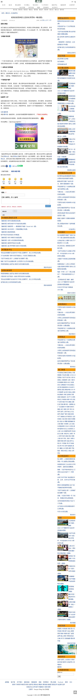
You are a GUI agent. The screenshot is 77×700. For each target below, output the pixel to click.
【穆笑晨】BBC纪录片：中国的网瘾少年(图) (14, 229)
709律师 (66, 424)
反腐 (73, 402)
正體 (72, 1)
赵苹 (58, 636)
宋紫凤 (59, 628)
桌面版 (7, 682)
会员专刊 (54, 7)
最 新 (10, 5)
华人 (68, 433)
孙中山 (72, 441)
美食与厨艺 (60, 659)
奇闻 (62, 450)
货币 (62, 411)
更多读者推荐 (48, 285)
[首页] (38, 2)
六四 (72, 377)
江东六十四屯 (69, 426)
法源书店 (31, 684)
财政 (69, 414)
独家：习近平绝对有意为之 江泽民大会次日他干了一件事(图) (66, 472)
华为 (66, 402)
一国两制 (70, 404)
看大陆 (15, 9)
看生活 (57, 9)
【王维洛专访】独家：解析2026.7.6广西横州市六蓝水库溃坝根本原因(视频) (65, 282)
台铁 (69, 380)
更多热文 (72, 366)
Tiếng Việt (42, 689)
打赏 (43, 20)
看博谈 (36, 9)
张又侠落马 (60, 61)
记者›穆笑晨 (4, 112)
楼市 (66, 414)
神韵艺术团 (24, 684)
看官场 (20, 9)
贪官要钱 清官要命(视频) (71, 589)
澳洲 (58, 441)
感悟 (69, 448)
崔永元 (59, 399)
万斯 (72, 394)
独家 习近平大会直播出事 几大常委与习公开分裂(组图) (17, 261)
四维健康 (67, 638)
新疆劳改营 (67, 431)
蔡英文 (70, 416)
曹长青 (73, 638)
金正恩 (66, 392)
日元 (72, 411)
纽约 (36, 687)
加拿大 (72, 406)
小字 (50, 20)
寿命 (69, 450)
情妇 (63, 402)
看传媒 (45, 684)
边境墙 (69, 394)
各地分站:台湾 (30, 687)
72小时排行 (45, 5)
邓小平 (69, 443)
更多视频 (72, 623)
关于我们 (19, 682)
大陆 (60, 421)
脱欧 (58, 409)
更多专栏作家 (71, 643)
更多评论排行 (48, 267)
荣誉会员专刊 (63, 18)
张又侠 (68, 377)
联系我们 (46, 682)
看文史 (51, 9)
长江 (69, 382)
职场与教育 (62, 662)
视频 (38, 7)
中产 (58, 416)
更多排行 (72, 514)
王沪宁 (69, 397)
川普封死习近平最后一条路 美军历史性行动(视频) (15, 276)
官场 (62, 404)
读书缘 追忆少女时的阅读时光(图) (11, 282)
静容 (65, 636)
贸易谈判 (63, 397)
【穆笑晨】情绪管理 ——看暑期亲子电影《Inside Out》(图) (18, 226)
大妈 (63, 419)
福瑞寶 (49, 684)
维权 (62, 424)
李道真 (59, 631)
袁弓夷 (59, 387)
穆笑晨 (59, 667)
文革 (73, 450)
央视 (65, 433)
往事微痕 (63, 385)
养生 (58, 453)
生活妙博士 (14, 13)
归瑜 (63, 631)
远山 (69, 631)
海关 (63, 436)
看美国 (26, 9)
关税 (65, 394)
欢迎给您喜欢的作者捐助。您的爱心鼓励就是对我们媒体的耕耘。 (20, 118)
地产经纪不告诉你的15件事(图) (10, 235)
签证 (69, 436)
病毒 (67, 375)
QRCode (14, 166)
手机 (73, 448)
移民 (71, 433)
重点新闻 (18, 5)
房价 (66, 419)
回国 (73, 436)
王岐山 (70, 392)
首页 (3, 13)
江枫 (58, 638)
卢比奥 (64, 375)
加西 (49, 687)
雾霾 (66, 421)
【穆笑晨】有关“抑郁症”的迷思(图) (11, 237)
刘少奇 (59, 446)
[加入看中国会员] (26, 142)
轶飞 (66, 631)
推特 (66, 682)
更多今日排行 (71, 293)
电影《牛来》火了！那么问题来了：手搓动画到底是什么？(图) (66, 274)
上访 (70, 424)
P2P (63, 421)
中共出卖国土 (70, 385)
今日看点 (26, 5)
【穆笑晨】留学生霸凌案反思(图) (11, 221)
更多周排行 (72, 334)
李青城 (69, 636)
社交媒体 (62, 406)
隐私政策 (34, 682)
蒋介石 (59, 443)
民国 (62, 441)
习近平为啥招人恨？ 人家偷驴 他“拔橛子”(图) (14, 258)
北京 (73, 416)
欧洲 (46, 687)
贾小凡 (73, 628)
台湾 (66, 416)
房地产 (63, 414)
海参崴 (63, 416)
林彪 (72, 443)
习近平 (64, 377)
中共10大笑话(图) (62, 511)
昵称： (4, 192)
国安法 (66, 382)
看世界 (46, 9)
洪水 (58, 385)
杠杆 (68, 409)
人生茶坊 (67, 659)
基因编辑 (70, 421)
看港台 (31, 9)
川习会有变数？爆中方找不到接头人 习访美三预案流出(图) (18, 255)
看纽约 (41, 9)
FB (66, 406)
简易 (69, 628)
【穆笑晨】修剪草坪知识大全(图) (11, 243)
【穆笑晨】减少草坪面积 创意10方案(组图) (13, 246)
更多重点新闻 (71, 170)
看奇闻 (62, 9)
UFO (72, 389)
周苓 (58, 633)
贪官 (60, 402)
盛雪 (72, 633)
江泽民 (73, 397)
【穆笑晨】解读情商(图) (8, 232)
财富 (72, 414)
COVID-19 (72, 375)
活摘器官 (64, 380)
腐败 (69, 402)
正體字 (31, 689)
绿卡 (62, 438)
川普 (73, 372)
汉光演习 (71, 387)
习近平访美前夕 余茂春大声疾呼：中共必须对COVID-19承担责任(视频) (66, 253)
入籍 (58, 438)
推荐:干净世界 (16, 684)
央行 (62, 409)
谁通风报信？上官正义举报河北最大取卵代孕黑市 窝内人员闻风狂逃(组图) (66, 266)
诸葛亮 (70, 446)
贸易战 (59, 377)
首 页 (3, 5)
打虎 (58, 404)
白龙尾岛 (70, 428)
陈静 (62, 633)
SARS (62, 431)
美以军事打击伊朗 (62, 58)
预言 (59, 450)
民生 (65, 438)
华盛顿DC (41, 687)
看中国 (6, 114)
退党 (63, 389)
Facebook (60, 682)
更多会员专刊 (71, 53)
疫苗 (72, 382)
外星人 (66, 450)
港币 (58, 414)
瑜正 (72, 636)
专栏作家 (31, 7)
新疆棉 (61, 382)
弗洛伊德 (67, 389)
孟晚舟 (61, 394)
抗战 (68, 441)
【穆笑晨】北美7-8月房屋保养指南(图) (12, 240)
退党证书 (54, 684)
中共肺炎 (60, 372)
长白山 (65, 428)
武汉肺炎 (68, 372)
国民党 (59, 389)
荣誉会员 (6, 156)
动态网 (60, 684)
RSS (71, 682)
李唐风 (66, 633)
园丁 (69, 633)
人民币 (66, 411)
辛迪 (58, 641)
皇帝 (66, 446)
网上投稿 (53, 682)
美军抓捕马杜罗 (62, 64)
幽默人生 (62, 448)
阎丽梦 (61, 392)
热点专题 (22, 7)
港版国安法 (65, 387)
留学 (60, 436)
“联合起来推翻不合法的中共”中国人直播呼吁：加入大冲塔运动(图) (21, 253)
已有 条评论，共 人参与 (10, 197)
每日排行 (35, 5)
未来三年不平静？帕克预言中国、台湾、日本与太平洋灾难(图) (66, 480)
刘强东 (59, 419)
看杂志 (36, 684)
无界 (63, 684)
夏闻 (72, 631)
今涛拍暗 (64, 628)
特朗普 (59, 375)
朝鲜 (68, 406)
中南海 (64, 399)
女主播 (61, 433)
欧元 (69, 411)
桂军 (65, 441)
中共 (70, 399)
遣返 (66, 436)
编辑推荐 (63, 5)
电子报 (13, 682)
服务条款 (27, 682)
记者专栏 (72, 5)
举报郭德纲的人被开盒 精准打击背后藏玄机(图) (15, 264)
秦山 (62, 636)
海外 (68, 438)
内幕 (67, 399)
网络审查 (62, 426)
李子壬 (63, 638)
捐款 (40, 682)
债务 (65, 409)
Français (36, 689)
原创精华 (46, 7)
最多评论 (54, 5)
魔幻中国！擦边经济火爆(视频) (72, 597)
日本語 (47, 689)
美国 (58, 397)
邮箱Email (59, 672)
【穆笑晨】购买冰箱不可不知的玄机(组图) (13, 223)
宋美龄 (64, 443)
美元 (71, 409)
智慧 (66, 448)
